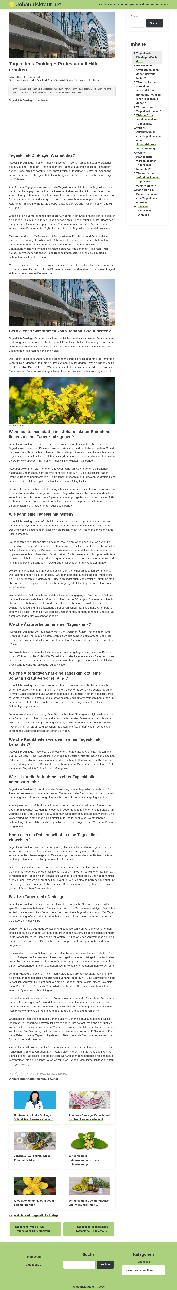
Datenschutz (34, 1264)
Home (24, 80)
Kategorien (143, 1261)
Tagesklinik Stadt (45, 80)
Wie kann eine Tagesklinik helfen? (148, 109)
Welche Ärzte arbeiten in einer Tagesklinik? (146, 119)
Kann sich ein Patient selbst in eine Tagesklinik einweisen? (146, 196)
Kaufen (103, 4)
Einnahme (114, 4)
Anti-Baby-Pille (31, 367)
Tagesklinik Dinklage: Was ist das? (147, 57)
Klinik (31, 80)
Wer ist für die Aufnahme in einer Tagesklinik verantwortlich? (148, 179)
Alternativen (160, 4)
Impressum (33, 1256)
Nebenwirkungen (142, 4)
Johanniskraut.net (38, 4)
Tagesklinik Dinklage (45, 1215)
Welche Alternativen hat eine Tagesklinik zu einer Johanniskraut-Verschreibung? (148, 138)
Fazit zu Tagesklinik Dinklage (145, 210)
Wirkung (125, 4)
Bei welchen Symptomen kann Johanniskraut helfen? (147, 71)
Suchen (135, 16)
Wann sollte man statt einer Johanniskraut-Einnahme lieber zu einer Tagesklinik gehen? (148, 92)
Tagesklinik (65, 187)
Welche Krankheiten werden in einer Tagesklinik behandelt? (146, 161)
